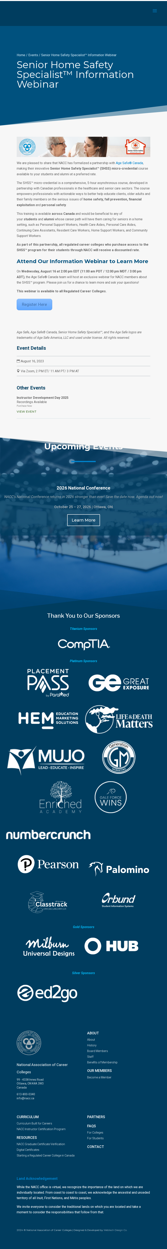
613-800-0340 (26, 1094)
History (92, 1045)
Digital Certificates (28, 1149)
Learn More (84, 520)
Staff (90, 1056)
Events (33, 55)
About (91, 1039)
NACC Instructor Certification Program (41, 1129)
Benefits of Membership (102, 1062)
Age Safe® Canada (129, 163)
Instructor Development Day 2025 (42, 398)
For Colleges (95, 1132)
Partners (96, 1117)
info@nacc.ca (25, 1098)
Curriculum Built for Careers (34, 1123)
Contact (95, 1147)
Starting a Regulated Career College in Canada (46, 1155)
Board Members (97, 1051)
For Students (95, 1138)
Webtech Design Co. (115, 1230)
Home (21, 55)
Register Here (34, 304)
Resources (27, 1138)
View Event (26, 411)
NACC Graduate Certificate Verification (41, 1144)
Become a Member (99, 1077)
